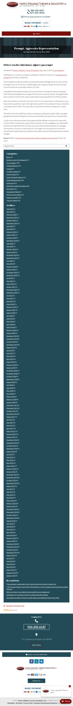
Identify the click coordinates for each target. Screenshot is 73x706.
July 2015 (9, 489)
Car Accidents (58, 70)
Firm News (10, 189)
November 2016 (11, 443)
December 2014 (11, 509)
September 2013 (11, 552)
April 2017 (9, 428)
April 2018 (9, 394)
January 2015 (10, 506)
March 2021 (10, 304)
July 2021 (9, 295)
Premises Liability (12, 198)
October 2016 (11, 446)
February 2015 (11, 503)
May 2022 (9, 281)
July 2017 (9, 420)
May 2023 (9, 264)
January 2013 (10, 576)
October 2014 (11, 515)
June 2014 (9, 526)
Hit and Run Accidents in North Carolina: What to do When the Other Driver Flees (32, 598)
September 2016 (11, 448)
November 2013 (11, 547)
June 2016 (9, 457)
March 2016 (10, 466)
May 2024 (9, 246)
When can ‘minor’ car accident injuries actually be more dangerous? (28, 592)
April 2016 (9, 463)
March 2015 (10, 501)
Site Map (19, 703)
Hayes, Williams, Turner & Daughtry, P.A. (28, 70)
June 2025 (9, 226)
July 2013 (9, 558)
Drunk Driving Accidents (14, 177)
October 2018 (11, 376)
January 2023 (10, 269)
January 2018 (10, 402)
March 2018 (10, 396)
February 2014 (11, 538)
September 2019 (11, 345)
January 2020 (10, 333)
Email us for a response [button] (37, 654)
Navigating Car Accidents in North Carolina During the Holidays (27, 595)
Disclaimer (11, 703)
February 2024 (11, 249)
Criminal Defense (12, 166)
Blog (8, 157)
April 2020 (9, 324)
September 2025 (11, 223)
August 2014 (10, 521)
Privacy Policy (28, 703)
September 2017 (11, 414)
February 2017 (11, 434)
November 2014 (11, 512)
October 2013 (11, 550)
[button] (36, 34)
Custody (9, 169)
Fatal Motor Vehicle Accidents (16, 186)
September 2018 (11, 379)
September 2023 (11, 258)
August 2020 (10, 313)
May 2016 (9, 460)
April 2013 (9, 567)
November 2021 (11, 290)
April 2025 (9, 229)
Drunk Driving (11, 174)
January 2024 (10, 252)
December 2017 (11, 405)
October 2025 (11, 220)
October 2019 (11, 342)
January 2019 (10, 368)
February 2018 (11, 399)
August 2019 (10, 347)
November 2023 (11, 255)
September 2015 (11, 483)
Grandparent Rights (12, 192)
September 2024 (11, 241)
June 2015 (9, 492)
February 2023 (11, 267)
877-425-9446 (37, 12)
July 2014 (9, 524)
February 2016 (11, 469)
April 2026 (9, 212)
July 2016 (9, 454)
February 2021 (11, 307)
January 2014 (10, 541)
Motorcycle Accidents (13, 195)
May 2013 (9, 564)
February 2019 (11, 365)
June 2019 (9, 353)
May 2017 (9, 425)
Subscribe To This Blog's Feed (15, 606)
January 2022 (10, 287)
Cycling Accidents (12, 171)
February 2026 (11, 215)
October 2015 (11, 480)
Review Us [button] (36, 681)
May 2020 (9, 321)
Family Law (10, 183)
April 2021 (9, 301)
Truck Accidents (11, 200)
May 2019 (9, 356)
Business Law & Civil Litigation (16, 160)
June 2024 (9, 243)
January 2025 (10, 235)
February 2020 (11, 330)
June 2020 (9, 319)
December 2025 (11, 217)
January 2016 (10, 472)
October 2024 (11, 238)
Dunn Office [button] (36, 645)
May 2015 (9, 495)
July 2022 (9, 278)
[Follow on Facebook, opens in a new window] (31, 661)
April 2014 (9, 532)
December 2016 (11, 440)
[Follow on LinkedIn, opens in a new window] (41, 661)
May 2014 (9, 529)
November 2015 (11, 477)
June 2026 (9, 209)
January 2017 (10, 437)
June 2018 (9, 388)
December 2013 (11, 544)
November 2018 (11, 373)
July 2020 (9, 316)
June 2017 (9, 423)
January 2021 (10, 310)
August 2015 (10, 486)
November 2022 (11, 272)
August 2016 (10, 451)
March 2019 (10, 362)
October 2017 (11, 411)
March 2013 (10, 570)
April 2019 (9, 359)
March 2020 (10, 327)
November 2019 (11, 339)
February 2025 (11, 232)
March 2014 (10, 535)
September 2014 (11, 518)
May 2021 (9, 298)
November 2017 (11, 408)
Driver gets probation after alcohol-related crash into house (36, 138)
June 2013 (9, 561)
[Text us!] (65, 702)
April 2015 (9, 498)
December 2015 (11, 474)
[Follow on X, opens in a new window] (36, 661)
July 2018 (9, 385)
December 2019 (11, 336)
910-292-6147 (37, 10)
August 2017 (10, 417)
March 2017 (10, 431)
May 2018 (9, 391)
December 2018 (11, 370)
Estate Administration (13, 180)
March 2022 (10, 284)
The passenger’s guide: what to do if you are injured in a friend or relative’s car (31, 584)
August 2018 (10, 382)
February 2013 (11, 573)
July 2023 (9, 261)
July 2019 (9, 350)
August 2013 (10, 555)
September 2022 (11, 275)
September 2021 (11, 292)
